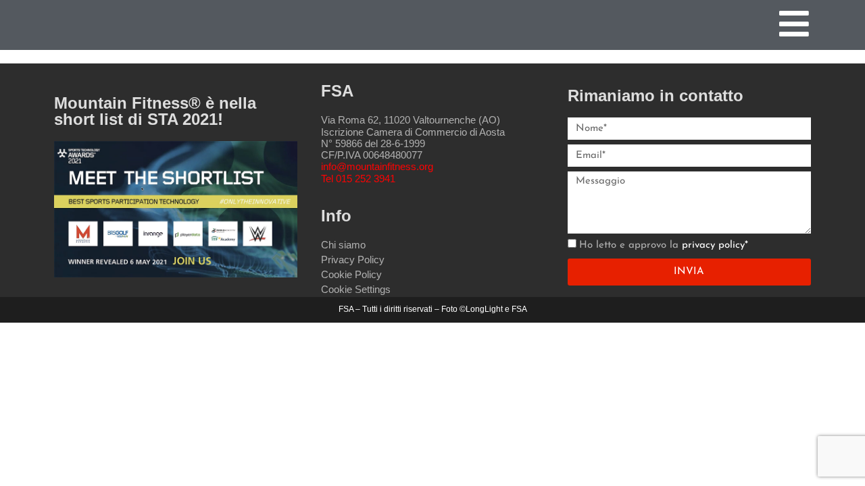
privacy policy (713, 245)
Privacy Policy (353, 259)
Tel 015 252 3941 (358, 178)
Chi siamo (343, 244)
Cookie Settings (356, 289)
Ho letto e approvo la (663, 245)
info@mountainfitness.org (377, 166)
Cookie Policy (351, 274)
